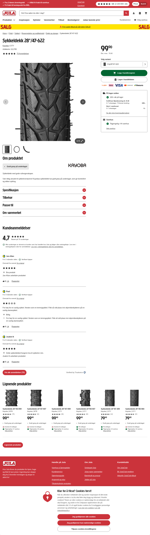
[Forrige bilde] (5, 102)
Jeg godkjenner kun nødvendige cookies (84, 523)
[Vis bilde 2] (16, 149)
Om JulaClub (122, 468)
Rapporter (15, 281)
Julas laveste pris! (91, 20)
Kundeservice (125, 20)
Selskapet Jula (90, 468)
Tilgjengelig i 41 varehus (61, 430)
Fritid (11, 33)
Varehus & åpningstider (61, 468)
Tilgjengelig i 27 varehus (12, 430)
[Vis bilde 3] (26, 149)
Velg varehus (142, 20)
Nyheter (36, 20)
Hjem (5, 33)
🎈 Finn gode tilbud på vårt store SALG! (75, 27)
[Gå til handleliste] (140, 13)
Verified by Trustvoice (74, 372)
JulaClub (80, 2)
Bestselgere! (74, 20)
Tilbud (61, 20)
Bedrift (143, 4)
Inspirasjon (24, 20)
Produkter (7, 20)
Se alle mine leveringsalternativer (117, 113)
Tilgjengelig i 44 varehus (110, 430)
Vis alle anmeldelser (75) (15, 372)
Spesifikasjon (11, 190)
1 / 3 (78, 141)
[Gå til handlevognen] (146, 13)
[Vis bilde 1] (7, 149)
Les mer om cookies (86, 508)
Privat (136, 4)
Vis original (20, 263)
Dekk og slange (52, 33)
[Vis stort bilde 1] (44, 102)
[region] (75, 510)
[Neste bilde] (83, 102)
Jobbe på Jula (90, 480)
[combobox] (74, 13)
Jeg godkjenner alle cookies (84, 517)
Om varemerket (12, 213)
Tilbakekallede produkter (61, 483)
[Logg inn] (133, 13)
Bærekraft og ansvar (92, 476)
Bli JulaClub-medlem (125, 472)
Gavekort (80, 6)
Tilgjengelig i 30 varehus (86, 430)
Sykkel (17, 33)
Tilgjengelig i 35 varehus (36, 430)
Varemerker (49, 20)
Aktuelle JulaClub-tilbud (126, 476)
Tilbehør (7, 198)
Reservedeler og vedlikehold (33, 33)
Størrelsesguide (58, 476)
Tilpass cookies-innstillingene (83, 529)
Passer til (8, 205)
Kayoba (6, 46)
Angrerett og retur (58, 480)
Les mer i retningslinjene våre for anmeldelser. (47, 247)
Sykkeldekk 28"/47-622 (69, 33)
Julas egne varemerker (93, 472)
